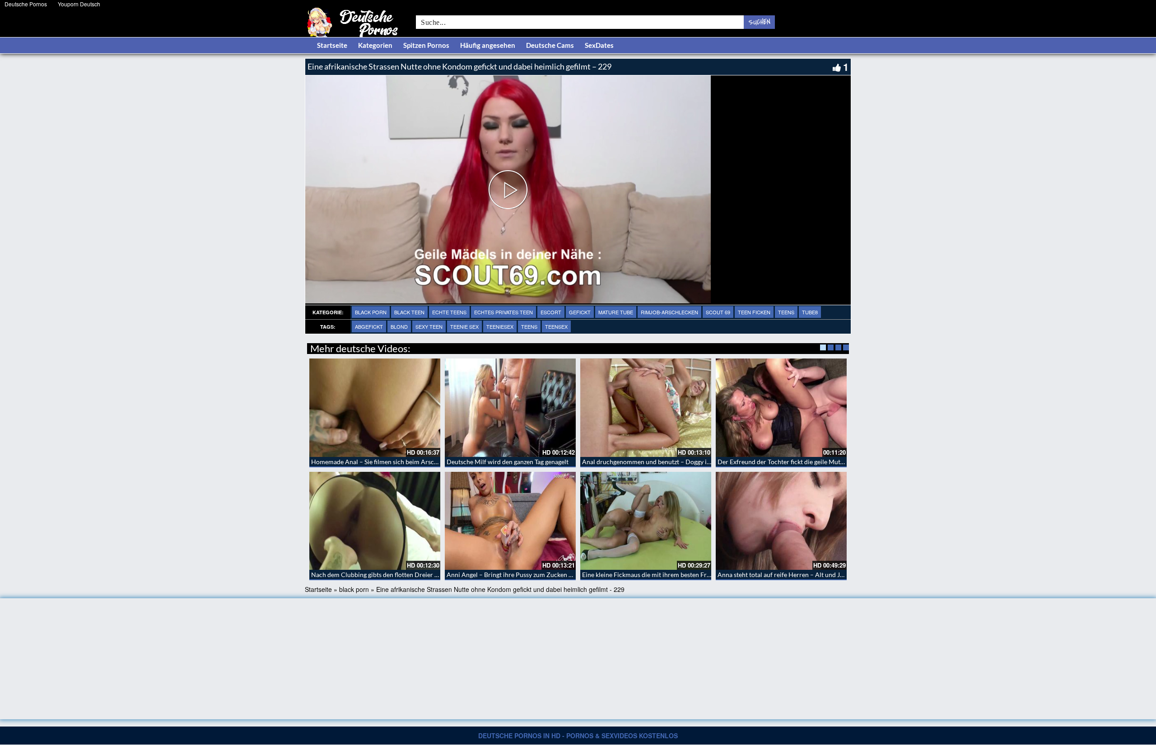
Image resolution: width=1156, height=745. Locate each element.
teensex (556, 326)
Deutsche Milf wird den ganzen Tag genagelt (508, 462)
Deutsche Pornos (26, 4)
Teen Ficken (754, 312)
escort (551, 312)
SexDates (599, 45)
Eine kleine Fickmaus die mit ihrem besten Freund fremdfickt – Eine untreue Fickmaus (701, 574)
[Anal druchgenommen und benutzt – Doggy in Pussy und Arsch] (645, 408)
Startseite (332, 45)
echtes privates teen (503, 312)
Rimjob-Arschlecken (669, 312)
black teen (409, 312)
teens (786, 312)
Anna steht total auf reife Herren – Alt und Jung (784, 574)
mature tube (615, 312)
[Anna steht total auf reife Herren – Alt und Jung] (781, 521)
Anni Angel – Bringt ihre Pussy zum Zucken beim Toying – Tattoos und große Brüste (563, 574)
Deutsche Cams (550, 45)
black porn (371, 312)
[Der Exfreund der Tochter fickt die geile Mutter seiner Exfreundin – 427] (781, 408)
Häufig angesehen (487, 45)
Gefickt (580, 312)
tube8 (810, 312)
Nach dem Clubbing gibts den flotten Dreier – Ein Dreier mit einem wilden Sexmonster (431, 574)
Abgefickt (369, 326)
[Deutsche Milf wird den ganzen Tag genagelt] (510, 408)
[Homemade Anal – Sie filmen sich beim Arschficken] (374, 408)
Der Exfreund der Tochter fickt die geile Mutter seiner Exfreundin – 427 (817, 462)
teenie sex (464, 326)
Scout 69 (718, 312)
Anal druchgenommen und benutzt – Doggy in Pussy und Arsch (670, 462)
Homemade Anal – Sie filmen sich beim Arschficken (382, 462)
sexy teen (429, 326)
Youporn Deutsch (79, 4)
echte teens (449, 312)
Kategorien (375, 45)
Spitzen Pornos (426, 45)
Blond (399, 326)
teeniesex (499, 326)
